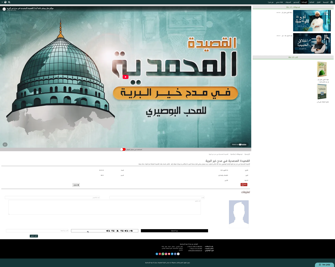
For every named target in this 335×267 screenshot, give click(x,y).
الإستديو (296, 2)
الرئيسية (325, 2)
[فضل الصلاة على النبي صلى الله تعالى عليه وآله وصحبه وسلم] (322, 91)
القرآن (318, 2)
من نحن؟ (270, 2)
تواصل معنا (325, 265)
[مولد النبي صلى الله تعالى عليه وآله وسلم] (322, 69)
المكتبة (311, 2)
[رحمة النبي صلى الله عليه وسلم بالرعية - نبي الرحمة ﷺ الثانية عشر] (312, 20)
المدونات (288, 2)
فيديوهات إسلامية (236, 154)
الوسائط (304, 2)
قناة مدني (279, 2)
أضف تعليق (34, 236)
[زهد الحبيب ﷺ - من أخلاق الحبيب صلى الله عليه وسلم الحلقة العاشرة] (312, 44)
